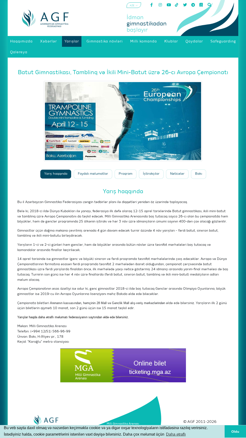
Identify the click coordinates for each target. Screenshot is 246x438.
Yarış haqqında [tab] (55, 173)
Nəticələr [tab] (177, 173)
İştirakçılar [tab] (151, 173)
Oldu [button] (235, 431)
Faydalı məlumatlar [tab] (93, 173)
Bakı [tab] (198, 173)
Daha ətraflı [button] (176, 434)
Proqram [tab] (125, 173)
